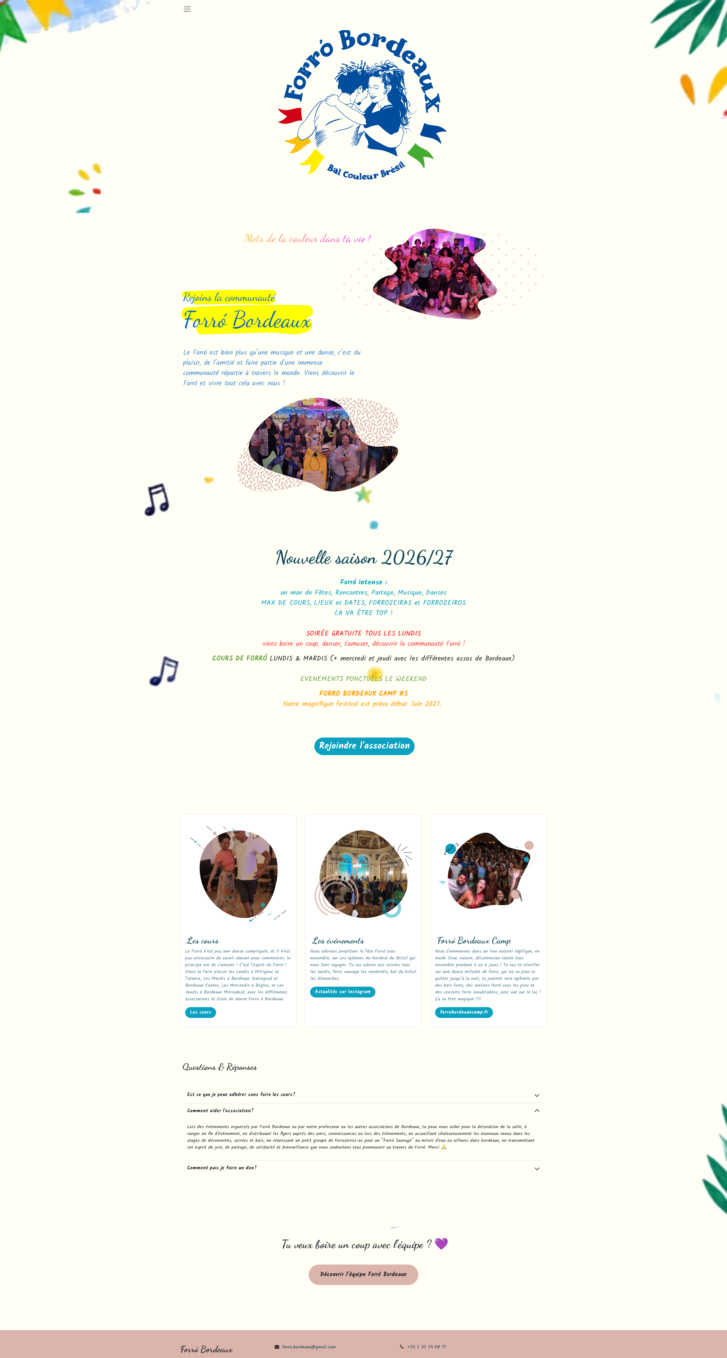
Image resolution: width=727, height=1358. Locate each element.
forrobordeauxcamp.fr (464, 1012)
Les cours (200, 1012)
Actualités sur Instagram (343, 991)
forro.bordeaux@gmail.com (309, 1347)
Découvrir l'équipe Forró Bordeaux (363, 1274)
